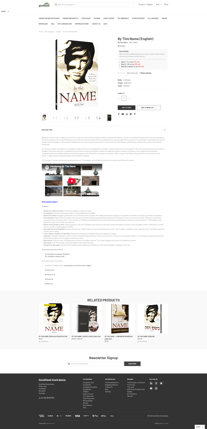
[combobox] (5, 11)
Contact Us (96, 24)
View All (130, 396)
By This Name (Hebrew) (146, 336)
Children (97, 18)
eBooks (164, 18)
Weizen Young (164, 423)
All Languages (153, 18)
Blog (105, 24)
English (3, 11)
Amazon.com (49, 270)
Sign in (142, 4)
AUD (157, 4)
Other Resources (138, 18)
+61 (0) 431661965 (47, 398)
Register (150, 4)
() (167, 4)
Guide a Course (108, 18)
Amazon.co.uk (50, 274)
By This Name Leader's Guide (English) (86, 336)
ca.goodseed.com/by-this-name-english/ (78, 265)
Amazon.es (49, 284)
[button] (103, 130)
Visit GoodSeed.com (65, 24)
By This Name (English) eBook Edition (53, 336)
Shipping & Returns (82, 24)
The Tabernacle (123, 18)
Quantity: (121, 93)
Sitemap (108, 392)
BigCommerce (50, 423)
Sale (52, 24)
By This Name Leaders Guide (54, 256)
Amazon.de (49, 279)
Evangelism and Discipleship (49, 18)
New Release (43, 24)
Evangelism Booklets (70, 18)
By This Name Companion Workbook (57, 254)
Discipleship (86, 18)
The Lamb (130, 387)
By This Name (132, 394)
